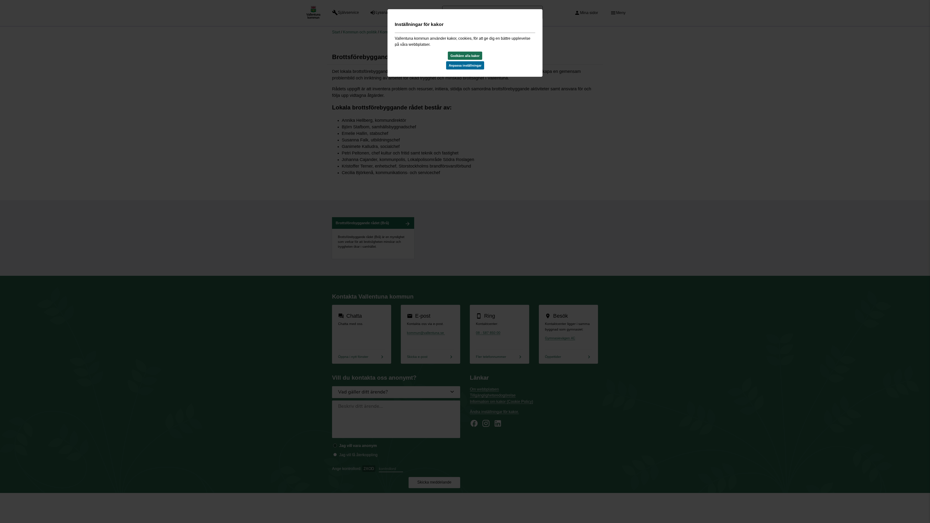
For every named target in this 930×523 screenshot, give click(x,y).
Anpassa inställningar (465, 65)
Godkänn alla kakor (465, 56)
